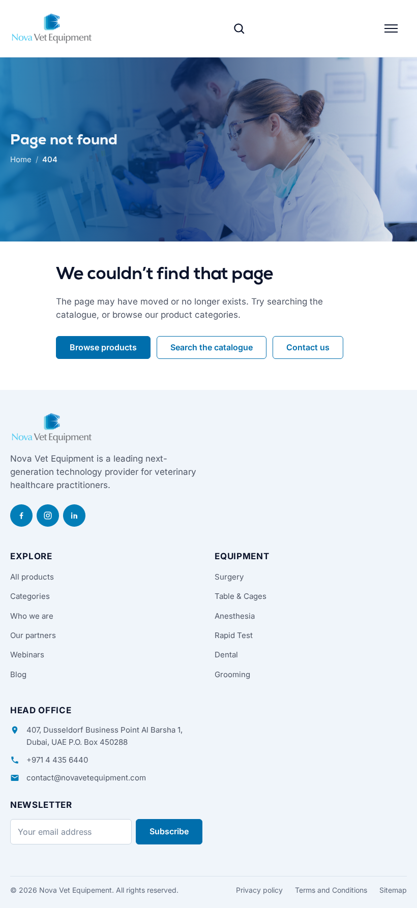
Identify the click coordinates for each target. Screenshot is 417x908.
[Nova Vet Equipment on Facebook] (21, 515)
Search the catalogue (211, 347)
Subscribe (169, 831)
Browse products (103, 347)
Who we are (31, 616)
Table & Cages (240, 596)
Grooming (232, 674)
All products (32, 577)
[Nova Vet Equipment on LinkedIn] (74, 515)
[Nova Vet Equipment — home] (52, 28)
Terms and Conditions (331, 890)
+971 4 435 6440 (57, 760)
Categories (30, 596)
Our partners (33, 635)
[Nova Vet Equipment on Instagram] (48, 515)
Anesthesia (235, 616)
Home (21, 159)
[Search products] (239, 28)
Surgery (229, 577)
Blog (18, 674)
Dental (226, 654)
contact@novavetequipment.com (86, 777)
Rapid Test (234, 635)
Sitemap (393, 890)
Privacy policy (259, 890)
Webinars (27, 654)
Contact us (308, 347)
